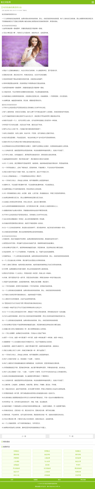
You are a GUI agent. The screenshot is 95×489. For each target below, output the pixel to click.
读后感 (47, 465)
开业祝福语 (16, 468)
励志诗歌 (7, 10)
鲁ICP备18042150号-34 (53, 486)
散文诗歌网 (48, 483)
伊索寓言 (16, 458)
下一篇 (71, 436)
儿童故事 (47, 458)
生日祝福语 (47, 468)
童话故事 (78, 458)
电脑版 (36, 479)
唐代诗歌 (78, 454)
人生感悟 (16, 461)
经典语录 (78, 472)
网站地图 (83, 479)
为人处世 (47, 461)
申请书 (78, 465)
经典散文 (16, 451)
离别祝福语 (78, 468)
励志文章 (78, 461)
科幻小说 (16, 475)
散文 (59, 479)
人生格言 (47, 472)
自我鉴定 (16, 465)
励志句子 (16, 472)
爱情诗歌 (16, 454)
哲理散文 (47, 451)
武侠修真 (47, 475)
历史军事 (78, 475)
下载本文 (24, 10)
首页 (12, 479)
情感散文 (78, 451)
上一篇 (24, 436)
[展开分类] (93, 2)
